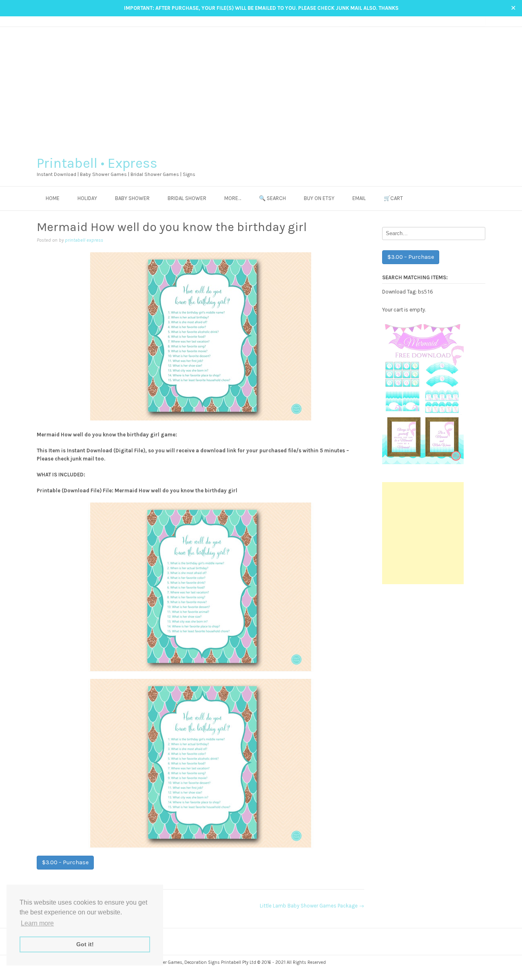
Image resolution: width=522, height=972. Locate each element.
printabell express (84, 240)
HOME (53, 198)
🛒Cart (393, 198)
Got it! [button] (85, 944)
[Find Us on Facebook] (458, 21)
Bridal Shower (187, 198)
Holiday (87, 198)
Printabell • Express (97, 163)
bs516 (425, 291)
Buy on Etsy (319, 198)
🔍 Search (272, 198)
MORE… (232, 198)
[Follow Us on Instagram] (466, 21)
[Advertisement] (261, 88)
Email (359, 198)
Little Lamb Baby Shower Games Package (312, 906)
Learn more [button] (37, 923)
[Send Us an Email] (450, 21)
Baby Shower (132, 198)
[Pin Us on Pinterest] (474, 21)
